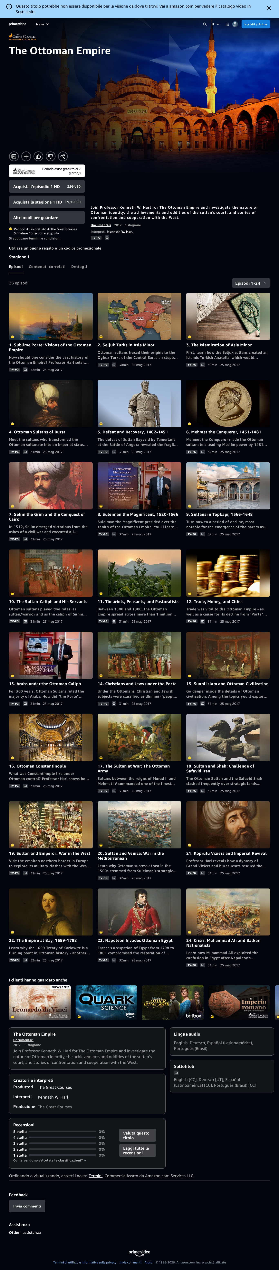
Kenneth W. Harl (120, 231)
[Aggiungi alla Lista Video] (26, 156)
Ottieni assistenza (25, 1232)
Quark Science (106, 1002)
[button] (50, 1160)
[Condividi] (63, 156)
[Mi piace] (38, 156)
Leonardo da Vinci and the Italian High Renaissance (40, 1002)
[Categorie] (227, 24)
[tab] (16, 266)
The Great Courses (55, 1087)
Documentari (101, 225)
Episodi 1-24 (247, 283)
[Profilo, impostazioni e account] (235, 24)
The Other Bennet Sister (173, 1002)
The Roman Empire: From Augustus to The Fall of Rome (239, 1002)
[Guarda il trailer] (14, 156)
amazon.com (181, 6)
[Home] (17, 24)
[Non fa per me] (51, 156)
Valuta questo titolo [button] (136, 1135)
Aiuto (148, 1262)
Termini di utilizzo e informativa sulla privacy (84, 1262)
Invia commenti (130, 1262)
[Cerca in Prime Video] (205, 24)
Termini (96, 1175)
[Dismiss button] (269, 7)
